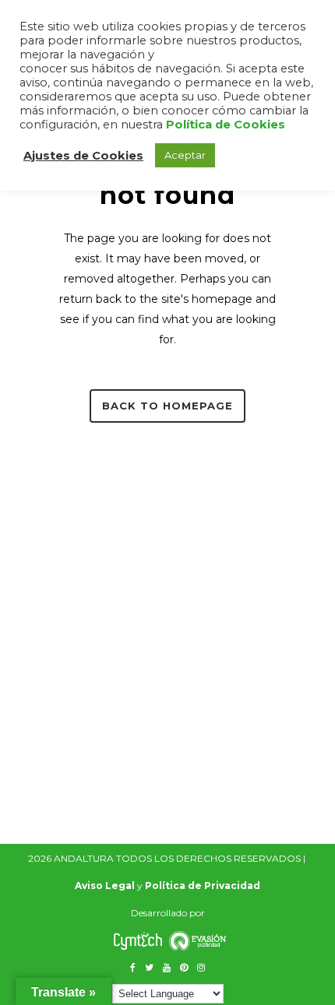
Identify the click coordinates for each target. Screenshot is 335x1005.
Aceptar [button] (185, 155)
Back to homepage (167, 405)
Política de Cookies (225, 125)
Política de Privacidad (202, 885)
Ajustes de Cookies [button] (83, 156)
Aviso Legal (105, 885)
